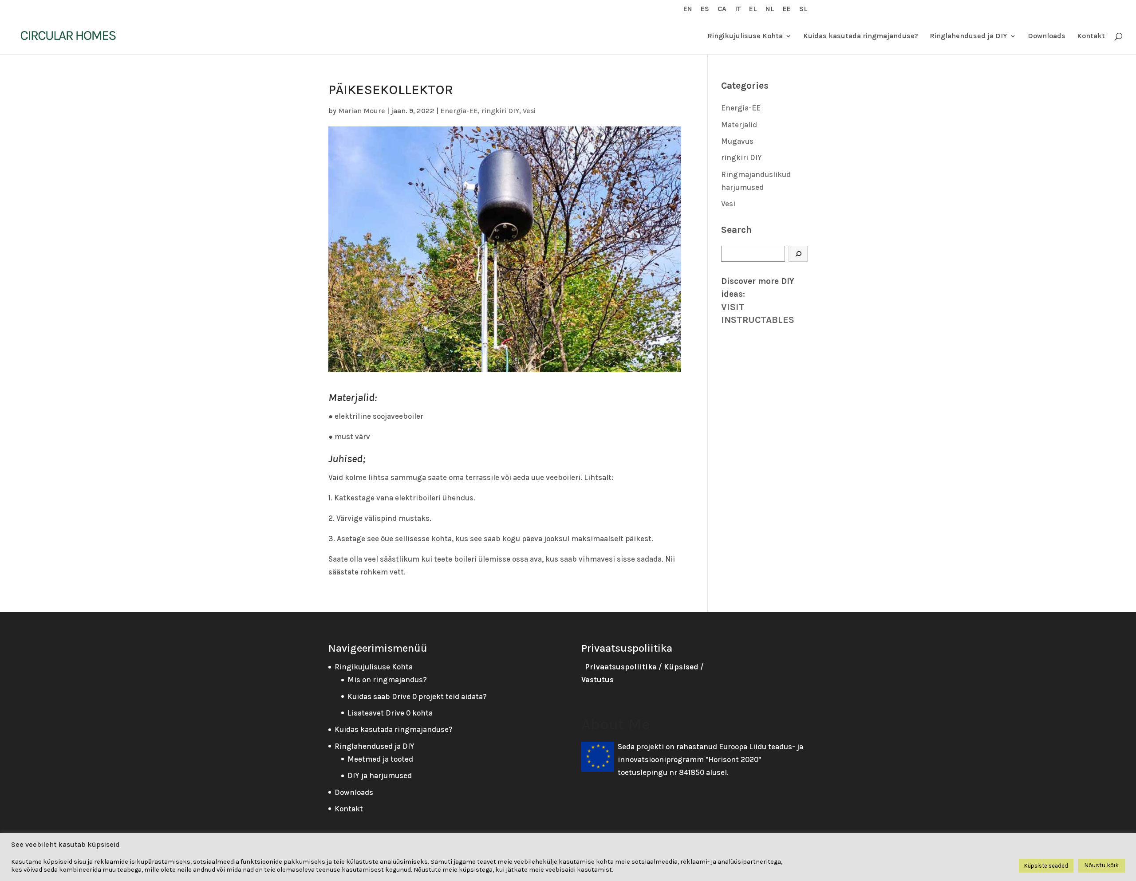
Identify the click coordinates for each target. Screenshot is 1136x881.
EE (787, 9)
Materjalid (739, 124)
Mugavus (737, 141)
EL (753, 9)
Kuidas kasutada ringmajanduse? (860, 36)
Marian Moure (361, 110)
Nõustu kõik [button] (1101, 865)
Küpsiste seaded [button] (1046, 865)
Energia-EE (459, 110)
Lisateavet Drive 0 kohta (390, 712)
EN (687, 9)
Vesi (529, 110)
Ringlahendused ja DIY (968, 36)
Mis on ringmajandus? (387, 679)
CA (722, 9)
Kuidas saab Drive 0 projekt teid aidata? (417, 696)
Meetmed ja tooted (380, 759)
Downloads (1046, 36)
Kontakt (1091, 36)
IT (738, 9)
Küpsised (681, 666)
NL (769, 9)
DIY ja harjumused (379, 775)
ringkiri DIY (500, 110)
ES (705, 9)
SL (803, 9)
